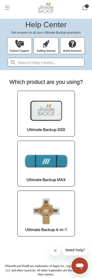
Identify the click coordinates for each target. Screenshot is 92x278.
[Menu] (7, 7)
